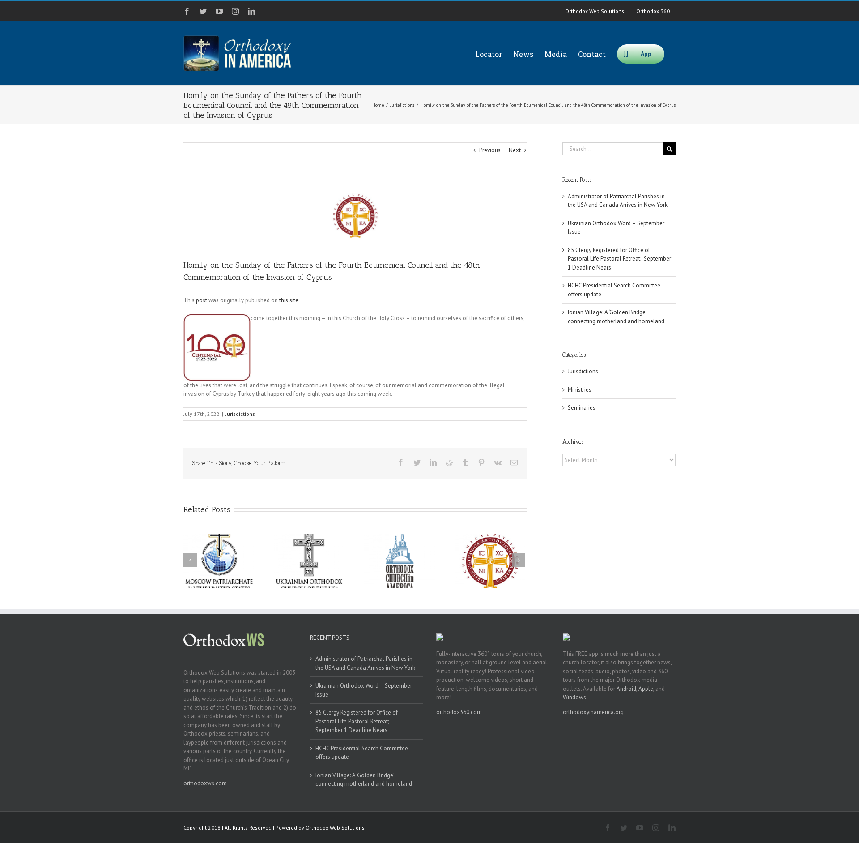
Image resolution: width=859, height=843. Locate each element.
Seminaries (581, 407)
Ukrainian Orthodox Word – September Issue (363, 690)
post (201, 300)
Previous (490, 150)
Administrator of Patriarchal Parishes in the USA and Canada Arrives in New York (365, 663)
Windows (574, 697)
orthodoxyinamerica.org (593, 712)
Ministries (579, 390)
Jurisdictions (240, 414)
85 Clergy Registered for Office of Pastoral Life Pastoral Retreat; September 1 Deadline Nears (619, 258)
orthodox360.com (459, 712)
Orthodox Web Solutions (335, 827)
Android (626, 689)
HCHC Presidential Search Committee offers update (361, 753)
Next (515, 150)
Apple (645, 689)
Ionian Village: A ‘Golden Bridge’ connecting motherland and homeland (363, 779)
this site (288, 300)
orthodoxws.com (205, 783)
